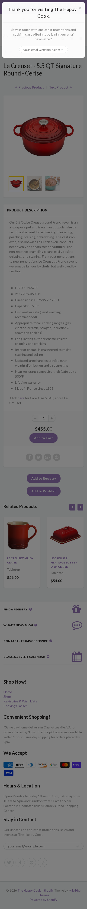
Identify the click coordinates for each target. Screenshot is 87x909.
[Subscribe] (62, 49)
